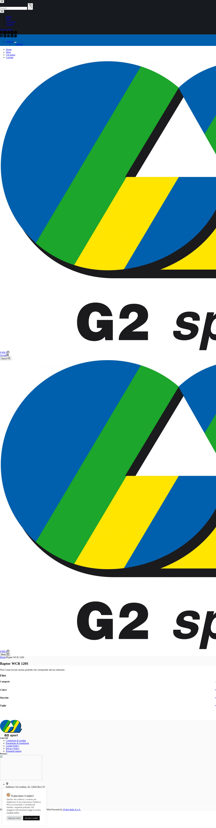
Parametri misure (13, 751)
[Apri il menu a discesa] (15, 42)
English (19, 44)
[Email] (9, 36)
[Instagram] (5, 36)
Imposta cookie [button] (14, 818)
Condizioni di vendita (16, 740)
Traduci (9, 41)
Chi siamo (10, 55)
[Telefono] (12, 36)
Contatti (9, 57)
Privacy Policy (12, 748)
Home (9, 49)
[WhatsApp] (15, 36)
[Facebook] (2, 36)
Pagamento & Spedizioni (17, 743)
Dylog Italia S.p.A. (72, 809)
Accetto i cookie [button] (31, 818)
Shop (8, 52)
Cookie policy (13, 812)
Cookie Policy (12, 746)
